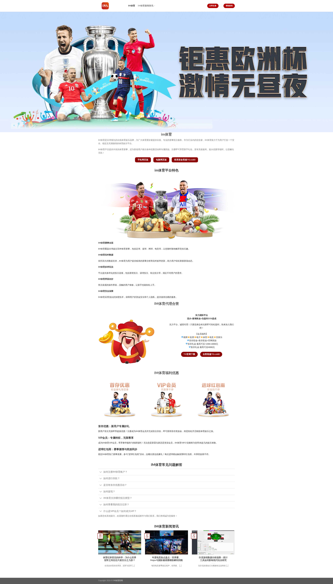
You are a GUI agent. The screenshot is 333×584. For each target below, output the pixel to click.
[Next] (235, 552)
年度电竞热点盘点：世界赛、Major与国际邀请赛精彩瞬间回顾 (166, 559)
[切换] (100, 472)
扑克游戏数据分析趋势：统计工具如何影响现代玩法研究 (213, 559)
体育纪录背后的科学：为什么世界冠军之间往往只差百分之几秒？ (119, 559)
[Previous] (98, 552)
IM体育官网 (118, 581)
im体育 (131, 6)
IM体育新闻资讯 (145, 6)
